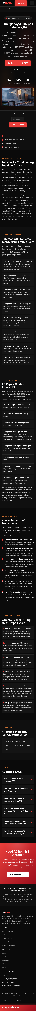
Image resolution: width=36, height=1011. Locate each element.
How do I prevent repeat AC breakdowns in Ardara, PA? (14, 832)
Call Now (21, 3)
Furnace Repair (7, 942)
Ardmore (15, 745)
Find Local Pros (18, 125)
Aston (29, 745)
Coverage (5, 960)
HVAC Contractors (8, 931)
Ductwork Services (8, 945)
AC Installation (7, 938)
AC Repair (11, 9)
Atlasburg (8, 749)
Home (4, 9)
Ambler (17, 741)
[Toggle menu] (32, 3)
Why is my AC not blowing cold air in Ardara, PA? (16, 789)
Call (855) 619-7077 (18, 875)
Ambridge (26, 741)
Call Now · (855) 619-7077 (18, 63)
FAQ (3, 964)
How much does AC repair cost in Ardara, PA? (16, 779)
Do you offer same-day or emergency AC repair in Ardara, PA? (16, 811)
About (4, 957)
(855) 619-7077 (7, 975)
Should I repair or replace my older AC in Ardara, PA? (15, 799)
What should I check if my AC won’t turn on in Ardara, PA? (15, 822)
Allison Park (8, 741)
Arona (22, 745)
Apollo (6, 745)
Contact (4, 967)
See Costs (18, 70)
